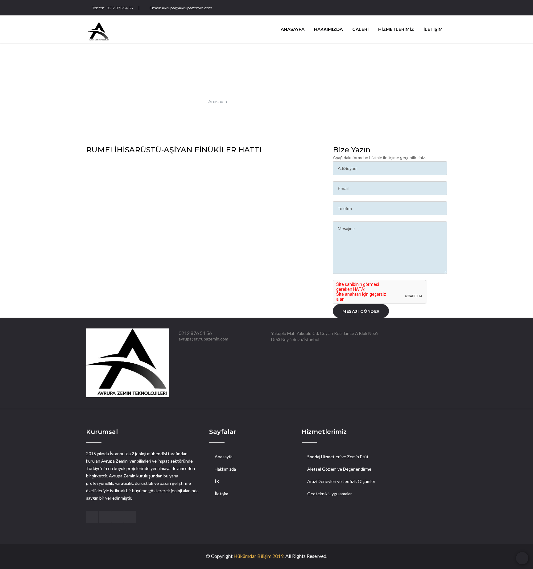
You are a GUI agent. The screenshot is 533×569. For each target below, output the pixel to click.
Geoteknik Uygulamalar (329, 493)
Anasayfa (217, 101)
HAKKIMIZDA (328, 29)
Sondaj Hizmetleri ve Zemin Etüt (338, 456)
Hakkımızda (225, 469)
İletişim (221, 493)
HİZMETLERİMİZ (396, 29)
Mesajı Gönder (361, 311)
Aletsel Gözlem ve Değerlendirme (339, 469)
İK (217, 481)
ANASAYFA (292, 29)
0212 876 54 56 (119, 8)
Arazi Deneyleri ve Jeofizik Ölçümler (341, 481)
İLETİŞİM (433, 29)
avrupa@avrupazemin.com (187, 8)
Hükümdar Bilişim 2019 (258, 556)
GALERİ (360, 29)
